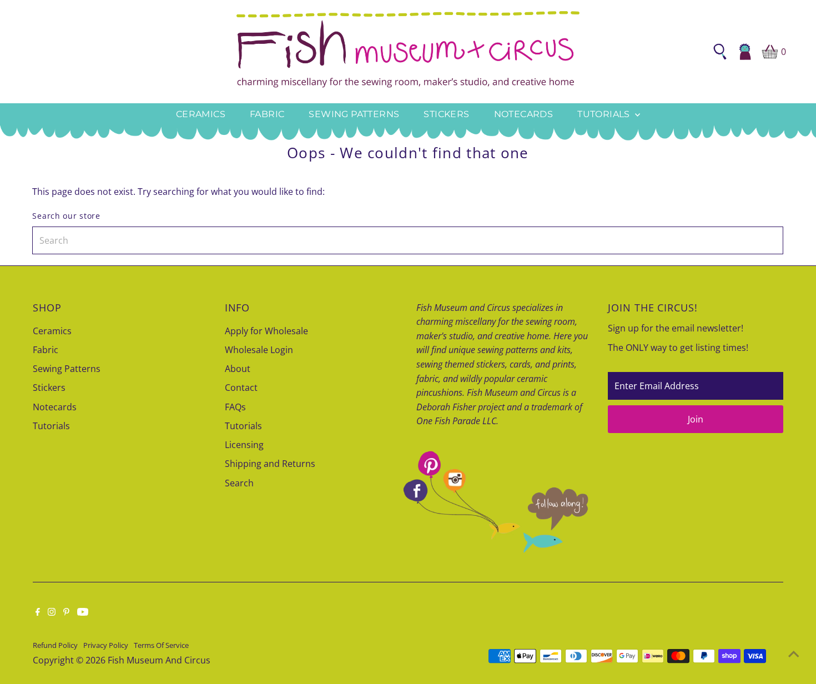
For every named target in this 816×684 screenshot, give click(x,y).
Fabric (267, 114)
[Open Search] (720, 51)
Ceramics (200, 114)
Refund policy (55, 645)
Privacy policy (105, 645)
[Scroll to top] (794, 653)
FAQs (235, 407)
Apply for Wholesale (266, 331)
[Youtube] (82, 612)
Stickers (446, 114)
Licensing (244, 445)
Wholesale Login (259, 350)
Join (695, 419)
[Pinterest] (66, 612)
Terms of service (161, 645)
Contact (241, 387)
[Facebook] (38, 612)
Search (239, 483)
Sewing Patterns (354, 114)
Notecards (523, 114)
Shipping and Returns (270, 463)
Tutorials (604, 114)
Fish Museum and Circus (159, 660)
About (237, 369)
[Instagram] (51, 612)
